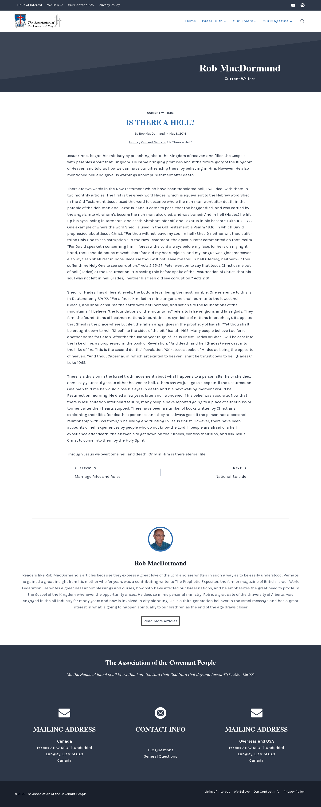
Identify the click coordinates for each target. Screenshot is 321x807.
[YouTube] (293, 5)
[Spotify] (302, 5)
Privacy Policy (109, 5)
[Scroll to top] (309, 793)
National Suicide (230, 472)
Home (190, 21)
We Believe (55, 5)
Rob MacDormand (152, 133)
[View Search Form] (302, 21)
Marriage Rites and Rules (98, 472)
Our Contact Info (81, 5)
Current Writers (160, 112)
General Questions (160, 756)
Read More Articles (160, 621)
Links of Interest (29, 5)
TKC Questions (160, 750)
